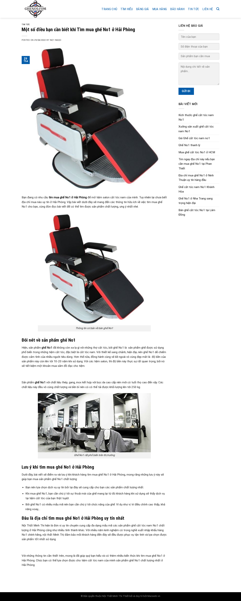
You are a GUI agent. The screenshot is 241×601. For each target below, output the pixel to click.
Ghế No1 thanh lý (189, 145)
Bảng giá (142, 9)
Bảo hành (177, 9)
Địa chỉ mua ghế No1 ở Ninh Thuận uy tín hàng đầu (196, 178)
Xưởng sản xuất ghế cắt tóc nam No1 (196, 129)
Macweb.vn (153, 595)
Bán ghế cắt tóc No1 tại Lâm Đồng (196, 212)
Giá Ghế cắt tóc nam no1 (194, 138)
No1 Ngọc (55, 40)
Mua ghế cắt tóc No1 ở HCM (196, 152)
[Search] (217, 9)
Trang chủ (109, 9)
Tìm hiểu (126, 9)
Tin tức (193, 9)
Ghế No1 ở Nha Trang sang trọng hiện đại (195, 201)
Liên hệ (207, 9)
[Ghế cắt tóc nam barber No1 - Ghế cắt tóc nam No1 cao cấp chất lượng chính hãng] (44, 9)
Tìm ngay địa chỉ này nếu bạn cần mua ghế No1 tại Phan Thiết (196, 164)
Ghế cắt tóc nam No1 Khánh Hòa (196, 189)
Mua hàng (159, 9)
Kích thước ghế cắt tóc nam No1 (196, 117)
